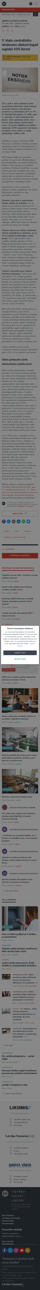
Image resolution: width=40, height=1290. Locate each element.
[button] (20, 659)
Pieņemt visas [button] (20, 653)
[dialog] (20, 645)
